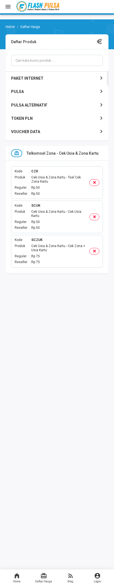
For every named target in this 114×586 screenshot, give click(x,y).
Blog (70, 581)
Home (16, 581)
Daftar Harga (43, 581)
